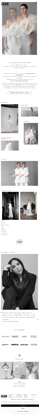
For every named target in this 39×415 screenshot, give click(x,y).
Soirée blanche (5, 224)
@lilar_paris (19, 359)
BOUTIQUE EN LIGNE (6, 190)
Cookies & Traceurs (15, 413)
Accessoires (4, 233)
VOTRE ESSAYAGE (19, 397)
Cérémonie (3, 220)
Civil (2, 221)
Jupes (2, 228)
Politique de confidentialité (23, 413)
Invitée (3, 223)
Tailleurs (3, 231)
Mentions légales (30, 413)
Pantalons (3, 229)
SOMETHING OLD (12, 396)
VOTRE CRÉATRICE (19, 395)
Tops (2, 226)
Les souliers (4, 234)
